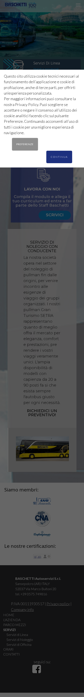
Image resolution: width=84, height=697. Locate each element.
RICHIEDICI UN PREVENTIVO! (42, 413)
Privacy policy (58, 603)
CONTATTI (11, 654)
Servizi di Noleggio (19, 639)
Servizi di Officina (18, 644)
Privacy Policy (26, 104)
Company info (22, 609)
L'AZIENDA (11, 620)
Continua (59, 156)
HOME (8, 615)
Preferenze (25, 144)
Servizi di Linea (17, 635)
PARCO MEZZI (14, 625)
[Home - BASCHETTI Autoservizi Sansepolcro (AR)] (20, 3)
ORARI (8, 649)
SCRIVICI (55, 215)
